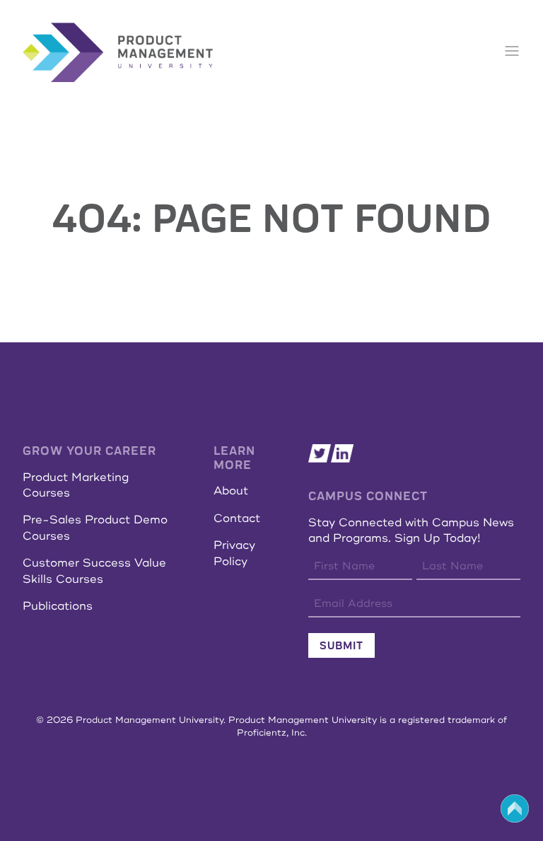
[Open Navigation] (511, 52)
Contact (237, 518)
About (231, 491)
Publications (58, 606)
